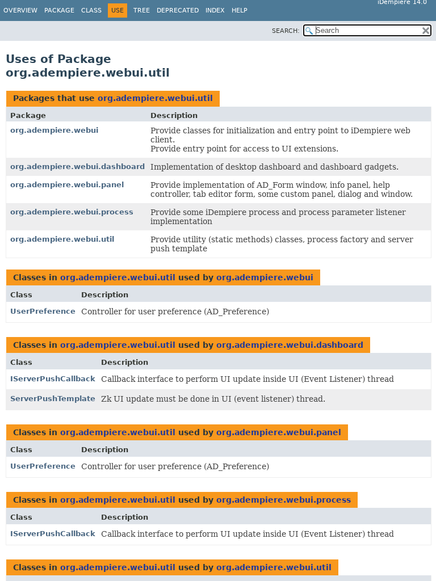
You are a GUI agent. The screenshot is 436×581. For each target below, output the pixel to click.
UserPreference (43, 311)
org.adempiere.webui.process (71, 212)
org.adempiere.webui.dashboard (77, 166)
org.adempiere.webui (54, 130)
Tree (141, 10)
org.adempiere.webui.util (155, 98)
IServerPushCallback (52, 378)
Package (59, 10)
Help (240, 10)
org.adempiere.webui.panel (67, 184)
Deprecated (178, 10)
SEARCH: (286, 31)
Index (215, 10)
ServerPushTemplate (52, 398)
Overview (20, 10)
